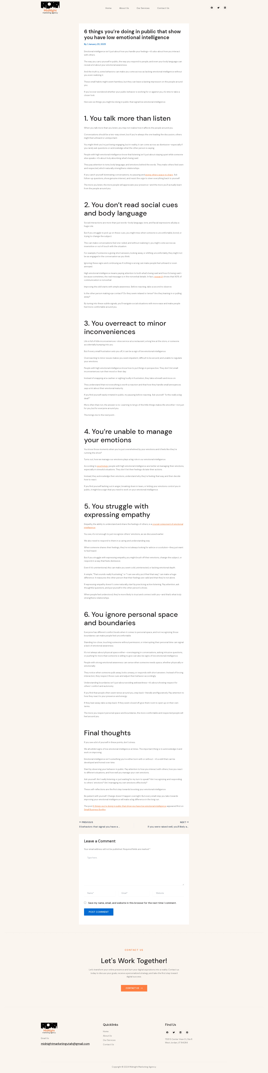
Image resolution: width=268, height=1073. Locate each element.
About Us (124, 8)
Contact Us (163, 8)
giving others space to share (159, 174)
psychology (102, 466)
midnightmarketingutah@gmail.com (65, 1044)
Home (108, 8)
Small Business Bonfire (95, 809)
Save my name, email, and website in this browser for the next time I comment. (132, 903)
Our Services (143, 8)
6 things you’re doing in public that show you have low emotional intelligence (129, 806)
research (158, 276)
